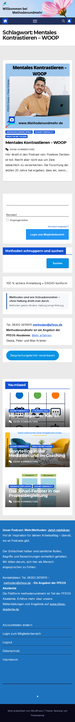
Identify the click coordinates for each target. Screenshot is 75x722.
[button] (63, 21)
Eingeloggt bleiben (19, 220)
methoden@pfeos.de (17, 583)
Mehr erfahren (41, 335)
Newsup (58, 710)
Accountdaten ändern (17, 625)
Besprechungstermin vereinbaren (32, 355)
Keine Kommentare (22, 149)
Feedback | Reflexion (20, 486)
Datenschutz (11, 651)
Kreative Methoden (16, 136)
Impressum (10, 659)
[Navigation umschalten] (35, 21)
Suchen (57, 263)
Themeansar (37, 715)
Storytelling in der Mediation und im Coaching (37, 453)
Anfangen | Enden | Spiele (19, 132)
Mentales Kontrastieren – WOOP (35, 142)
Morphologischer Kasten (34, 415)
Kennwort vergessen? (58, 226)
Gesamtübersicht (44, 132)
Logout (7, 642)
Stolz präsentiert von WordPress (25, 710)
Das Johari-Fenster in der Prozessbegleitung (34, 493)
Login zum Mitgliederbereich (22, 633)
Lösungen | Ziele (40, 411)
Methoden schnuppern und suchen (34, 251)
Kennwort (11, 214)
